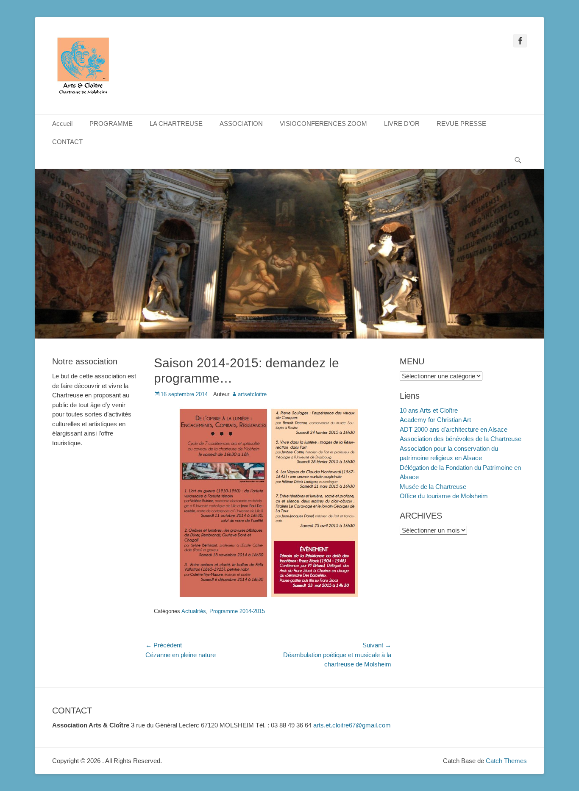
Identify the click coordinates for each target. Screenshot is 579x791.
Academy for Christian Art (435, 419)
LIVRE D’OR (402, 123)
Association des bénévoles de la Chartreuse (460, 438)
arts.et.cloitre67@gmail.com (352, 725)
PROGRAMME (111, 123)
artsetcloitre (252, 394)
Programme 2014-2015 (237, 611)
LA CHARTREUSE (176, 123)
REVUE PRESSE (461, 123)
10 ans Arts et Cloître (429, 410)
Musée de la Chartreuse (433, 486)
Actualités (193, 611)
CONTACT (67, 141)
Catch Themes (506, 760)
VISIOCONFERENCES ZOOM (323, 123)
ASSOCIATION (241, 123)
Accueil (62, 123)
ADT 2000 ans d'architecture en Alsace (453, 429)
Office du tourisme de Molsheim (444, 496)
